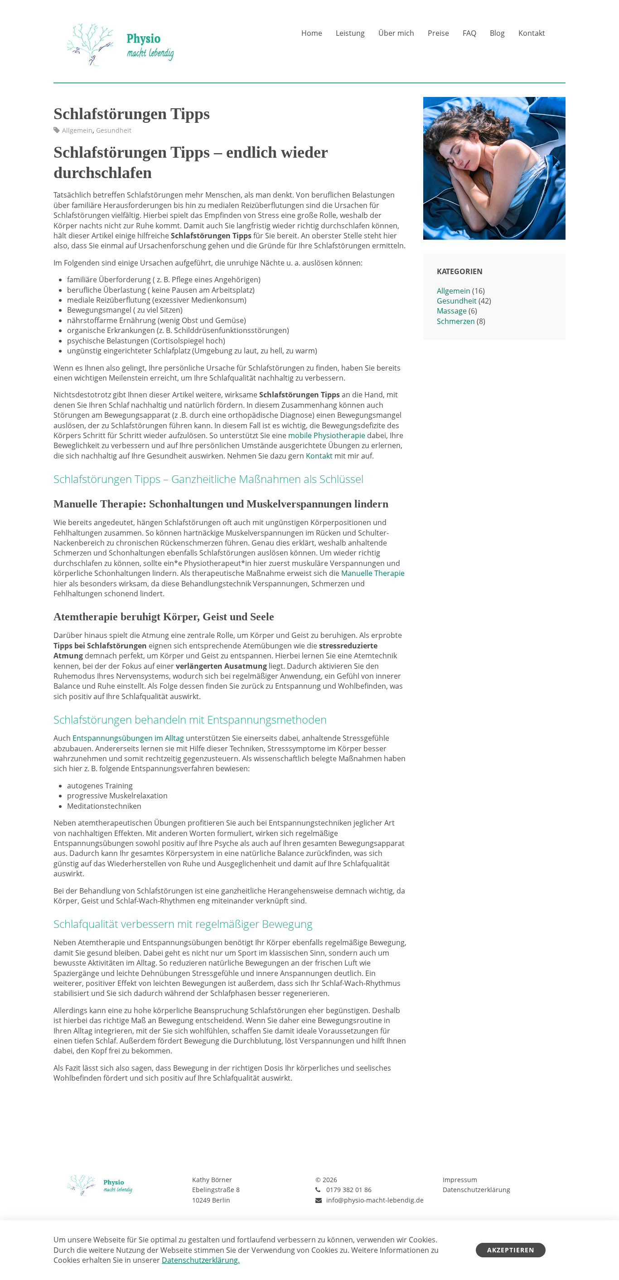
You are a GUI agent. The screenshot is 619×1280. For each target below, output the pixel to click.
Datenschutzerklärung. (201, 1260)
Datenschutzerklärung (476, 1189)
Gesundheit (113, 130)
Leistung (350, 33)
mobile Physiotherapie (326, 435)
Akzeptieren (510, 1250)
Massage (452, 311)
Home (311, 33)
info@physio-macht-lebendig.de (375, 1200)
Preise (438, 33)
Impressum (460, 1179)
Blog (497, 33)
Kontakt (531, 33)
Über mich (396, 33)
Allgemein (77, 130)
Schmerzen (456, 321)
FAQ (469, 33)
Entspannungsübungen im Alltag (128, 738)
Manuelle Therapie (373, 573)
